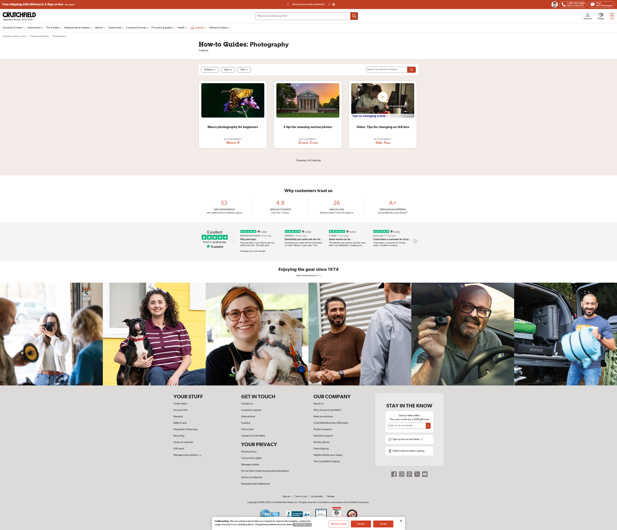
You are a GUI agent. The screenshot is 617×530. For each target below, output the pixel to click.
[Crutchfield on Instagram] (401, 474)
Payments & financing (185, 429)
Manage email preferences (255, 484)
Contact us (247, 403)
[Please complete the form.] (411, 70)
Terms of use (301, 496)
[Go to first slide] (329, 4)
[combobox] (306, 16)
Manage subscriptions (186, 455)
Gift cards (179, 448)
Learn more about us (307, 275)
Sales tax (286, 496)
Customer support (251, 410)
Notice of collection (252, 477)
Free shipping (39, 4)
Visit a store (247, 429)
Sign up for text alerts (406, 439)
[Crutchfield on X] (417, 474)
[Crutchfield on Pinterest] (409, 474)
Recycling (179, 436)
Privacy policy (249, 451)
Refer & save (180, 423)
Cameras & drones (39, 36)
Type (226, 69)
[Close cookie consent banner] (401, 521)
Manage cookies (250, 464)
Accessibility (317, 496)
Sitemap (331, 496)
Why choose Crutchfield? (327, 410)
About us (318, 403)
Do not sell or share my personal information (265, 471)
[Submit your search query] (354, 16)
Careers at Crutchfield (253, 436)
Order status (180, 403)
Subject (208, 69)
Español (245, 423)
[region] (308, 334)
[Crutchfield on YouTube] (425, 474)
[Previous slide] (288, 4)
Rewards (178, 416)
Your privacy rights (251, 458)
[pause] (333, 4)
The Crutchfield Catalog (326, 461)
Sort (242, 69)
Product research (322, 429)
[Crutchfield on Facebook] (394, 474)
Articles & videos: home (14, 36)
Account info (181, 410)
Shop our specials (183, 442)
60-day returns (308, 4)
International (248, 416)
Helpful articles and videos (328, 455)
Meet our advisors (323, 416)
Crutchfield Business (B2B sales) (330, 423)
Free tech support (323, 436)
